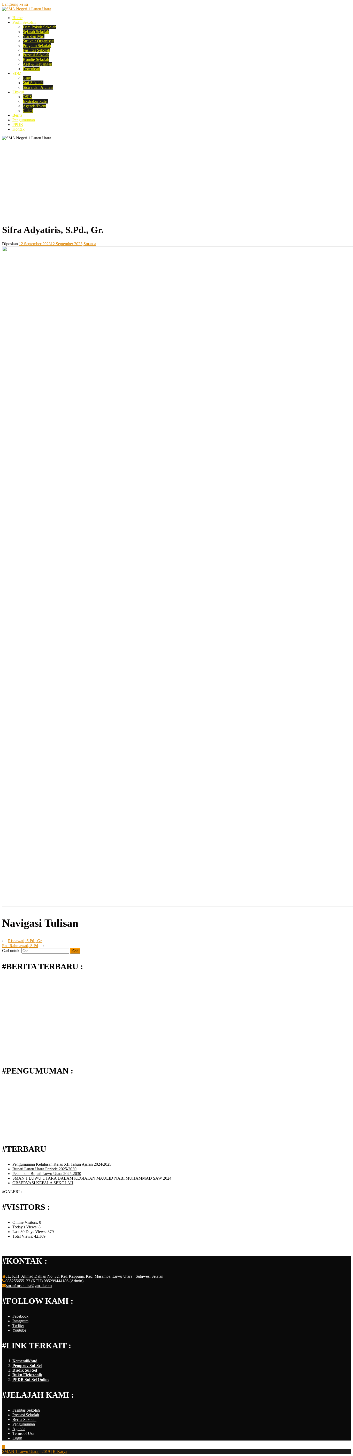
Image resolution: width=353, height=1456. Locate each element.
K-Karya (60, 1451)
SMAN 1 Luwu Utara (20, 1451)
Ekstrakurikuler (35, 101)
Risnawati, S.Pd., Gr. (25, 941)
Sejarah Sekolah (36, 31)
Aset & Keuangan (37, 64)
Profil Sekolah (24, 22)
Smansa (89, 244)
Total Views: (23, 1236)
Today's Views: (25, 1227)
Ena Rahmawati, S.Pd (20, 945)
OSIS (27, 96)
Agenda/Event (34, 106)
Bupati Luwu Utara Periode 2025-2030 (44, 1169)
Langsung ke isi (15, 4)
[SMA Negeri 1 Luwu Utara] (26, 9)
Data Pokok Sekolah (39, 27)
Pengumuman (23, 120)
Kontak (18, 129)
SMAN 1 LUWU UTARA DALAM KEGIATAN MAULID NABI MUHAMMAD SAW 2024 (91, 1178)
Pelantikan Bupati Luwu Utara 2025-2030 (46, 1173)
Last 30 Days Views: (30, 1231)
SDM (16, 73)
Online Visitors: (25, 1222)
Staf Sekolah (33, 83)
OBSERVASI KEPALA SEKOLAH (42, 1183)
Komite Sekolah (36, 59)
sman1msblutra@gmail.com (29, 1285)
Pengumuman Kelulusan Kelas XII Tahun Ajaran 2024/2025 (61, 1164)
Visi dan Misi (33, 36)
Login (17, 1438)
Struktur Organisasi (38, 41)
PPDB (17, 124)
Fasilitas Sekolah (36, 50)
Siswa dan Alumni (38, 87)
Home (17, 17)
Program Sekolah (37, 45)
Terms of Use (23, 1433)
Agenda (18, 1429)
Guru (27, 78)
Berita (17, 115)
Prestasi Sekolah (36, 55)
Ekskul (18, 92)
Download (31, 69)
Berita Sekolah (24, 1419)
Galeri (28, 110)
